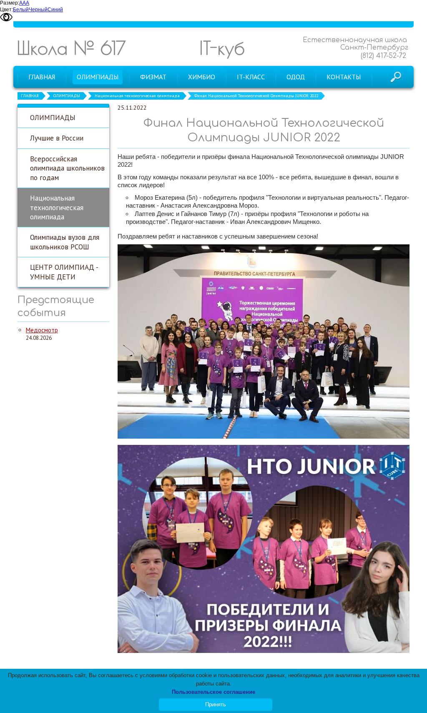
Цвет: (6, 10)
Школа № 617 (71, 47)
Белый (21, 10)
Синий (55, 10)
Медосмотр (42, 330)
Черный (38, 10)
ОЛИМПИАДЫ (66, 95)
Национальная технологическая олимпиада (137, 95)
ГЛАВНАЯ (30, 95)
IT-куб (222, 47)
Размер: (9, 3)
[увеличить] (263, 436)
